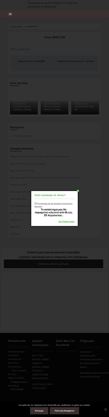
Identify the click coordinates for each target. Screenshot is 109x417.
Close (78, 191)
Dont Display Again (66, 222)
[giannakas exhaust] (53, 205)
